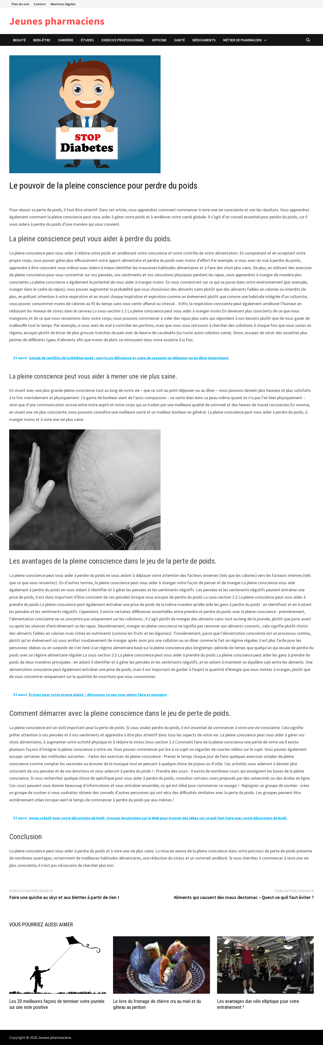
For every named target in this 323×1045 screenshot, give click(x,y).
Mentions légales (63, 4)
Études (87, 40)
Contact (40, 4)
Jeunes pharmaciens (57, 20)
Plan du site (20, 4)
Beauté (19, 40)
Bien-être (41, 40)
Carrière (65, 40)
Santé (179, 40)
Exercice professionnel (122, 40)
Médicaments (204, 40)
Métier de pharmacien (242, 40)
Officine (159, 40)
